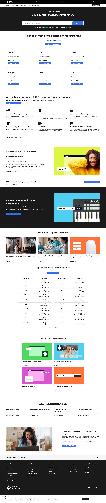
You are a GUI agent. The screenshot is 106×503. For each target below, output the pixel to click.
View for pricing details (53, 327)
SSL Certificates (10, 478)
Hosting (17, 5)
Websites (12, 5)
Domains (7, 5)
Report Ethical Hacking (32, 473)
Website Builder (10, 469)
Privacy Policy (48, 500)
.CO (62, 285)
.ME (62, 322)
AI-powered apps (55, 18)
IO (62, 317)
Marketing (34, 5)
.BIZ (26, 304)
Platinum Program (73, 471)
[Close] (104, 499)
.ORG (26, 285)
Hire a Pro (39, 5)
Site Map (50, 471)
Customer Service (31, 466)
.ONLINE (26, 294)
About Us (87, 467)
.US (62, 281)
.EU (62, 308)
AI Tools (29, 5)
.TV (62, 294)
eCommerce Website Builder (12, 473)
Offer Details (11, 137)
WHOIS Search (52, 469)
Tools (50, 475)
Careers (87, 472)
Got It (85, 498)
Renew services (96, 5)
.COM (26, 281)
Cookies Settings (77, 498)
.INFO (26, 299)
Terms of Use (16, 498)
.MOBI (26, 308)
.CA (62, 290)
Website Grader (52, 473)
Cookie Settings (31, 475)
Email (25, 5)
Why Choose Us (88, 470)
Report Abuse (30, 471)
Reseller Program (73, 469)
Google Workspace (10, 475)
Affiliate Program (73, 466)
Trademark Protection (11, 480)
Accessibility (30, 469)
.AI (62, 313)
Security (21, 5)
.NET (26, 290)
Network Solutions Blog (53, 466)
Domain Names (10, 466)
